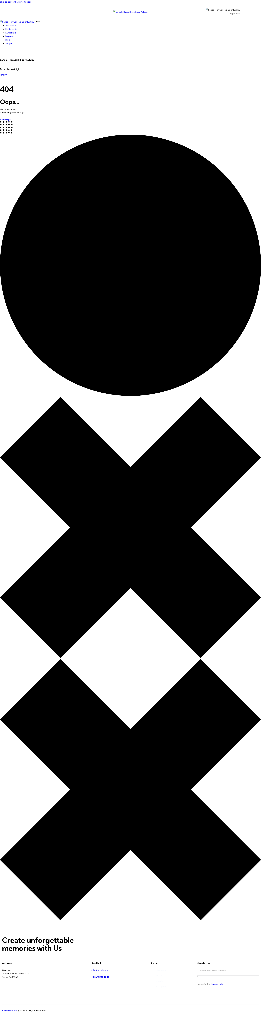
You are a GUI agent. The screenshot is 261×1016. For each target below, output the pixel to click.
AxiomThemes (9, 1010)
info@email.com (99, 970)
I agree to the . (211, 984)
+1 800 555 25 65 (100, 976)
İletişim (3, 74)
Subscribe (257, 972)
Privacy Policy (218, 984)
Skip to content (8, 1)
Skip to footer (23, 1)
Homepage (5, 119)
